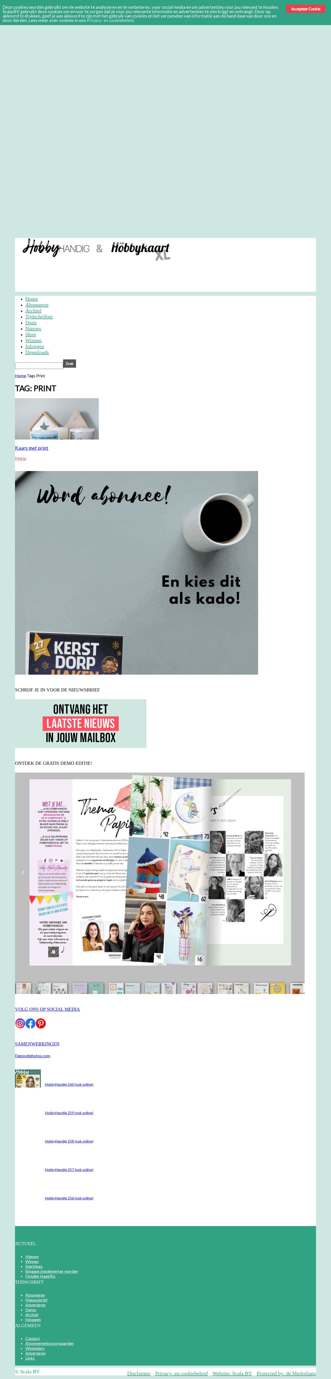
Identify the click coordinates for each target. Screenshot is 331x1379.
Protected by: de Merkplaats (286, 1373)
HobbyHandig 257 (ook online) (69, 1169)
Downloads (37, 352)
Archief (137, 242)
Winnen (33, 340)
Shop (30, 334)
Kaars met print (31, 448)
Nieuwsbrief (66, 242)
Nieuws (33, 328)
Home (31, 299)
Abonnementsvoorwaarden (49, 1343)
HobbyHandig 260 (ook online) (69, 1084)
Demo (118, 242)
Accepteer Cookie (305, 8)
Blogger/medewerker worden (51, 1271)
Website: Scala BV (232, 1373)
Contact (32, 1338)
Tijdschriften (38, 316)
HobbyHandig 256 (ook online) (69, 1198)
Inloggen (159, 242)
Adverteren (95, 242)
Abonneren (36, 242)
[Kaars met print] (57, 437)
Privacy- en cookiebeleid (181, 1373)
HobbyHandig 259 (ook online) (69, 1113)
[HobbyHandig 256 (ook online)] (28, 1085)
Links (30, 1357)
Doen (30, 322)
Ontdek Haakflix (40, 1276)
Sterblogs (34, 1266)
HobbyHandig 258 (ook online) (69, 1141)
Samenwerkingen (37, 1043)
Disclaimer (139, 1373)
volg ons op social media (47, 1009)
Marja (20, 458)
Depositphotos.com (32, 1055)
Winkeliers (34, 1348)
